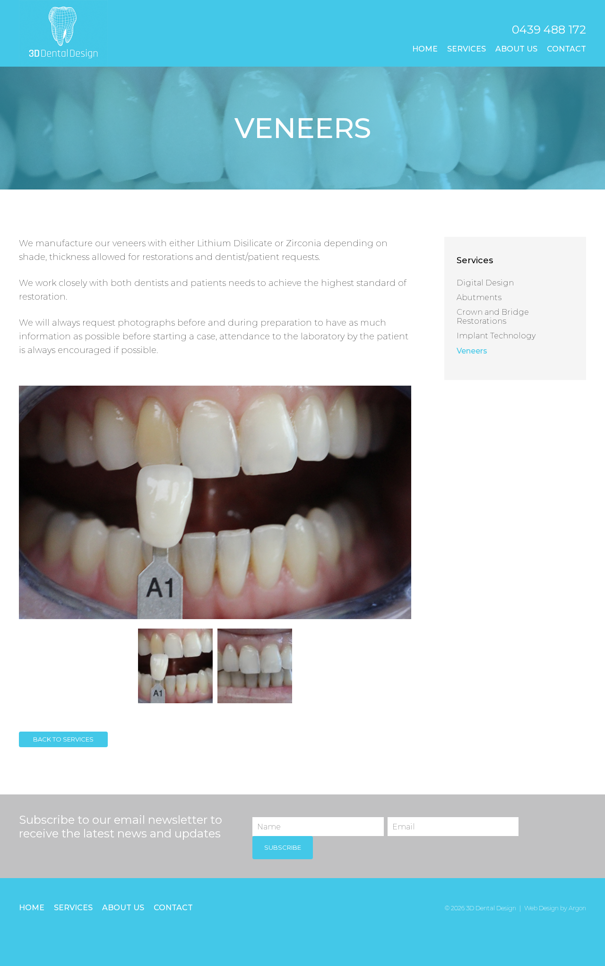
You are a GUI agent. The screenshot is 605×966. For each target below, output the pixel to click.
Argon (577, 908)
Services (466, 48)
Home (425, 48)
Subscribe (282, 847)
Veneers (472, 350)
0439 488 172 (549, 29)
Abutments (479, 297)
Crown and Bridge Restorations (493, 317)
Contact (566, 48)
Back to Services (63, 739)
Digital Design (485, 282)
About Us (516, 48)
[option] (215, 502)
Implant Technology (496, 335)
